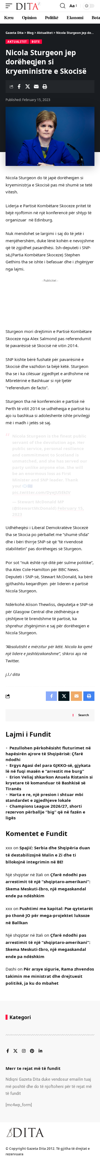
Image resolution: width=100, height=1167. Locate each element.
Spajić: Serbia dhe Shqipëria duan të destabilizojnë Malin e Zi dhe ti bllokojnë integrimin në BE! (48, 855)
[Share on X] (27, 86)
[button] (10, 6)
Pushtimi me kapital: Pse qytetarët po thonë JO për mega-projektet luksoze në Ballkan (49, 915)
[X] (15, 1051)
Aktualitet (17, 42)
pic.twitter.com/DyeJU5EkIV (41, 492)
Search (83, 715)
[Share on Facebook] (19, 86)
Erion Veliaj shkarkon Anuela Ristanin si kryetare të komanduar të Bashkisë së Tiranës (49, 782)
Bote (36, 42)
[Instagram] (23, 1051)
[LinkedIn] (40, 1051)
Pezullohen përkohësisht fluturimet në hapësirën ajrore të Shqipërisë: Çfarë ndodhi (48, 753)
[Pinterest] (32, 1051)
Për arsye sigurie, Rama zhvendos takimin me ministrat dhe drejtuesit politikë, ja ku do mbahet (50, 976)
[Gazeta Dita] (28, 6)
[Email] (36, 86)
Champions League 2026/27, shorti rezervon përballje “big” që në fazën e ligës (45, 811)
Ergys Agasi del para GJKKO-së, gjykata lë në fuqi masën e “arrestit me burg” (48, 768)
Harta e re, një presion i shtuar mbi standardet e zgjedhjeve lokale (44, 797)
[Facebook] (8, 1051)
